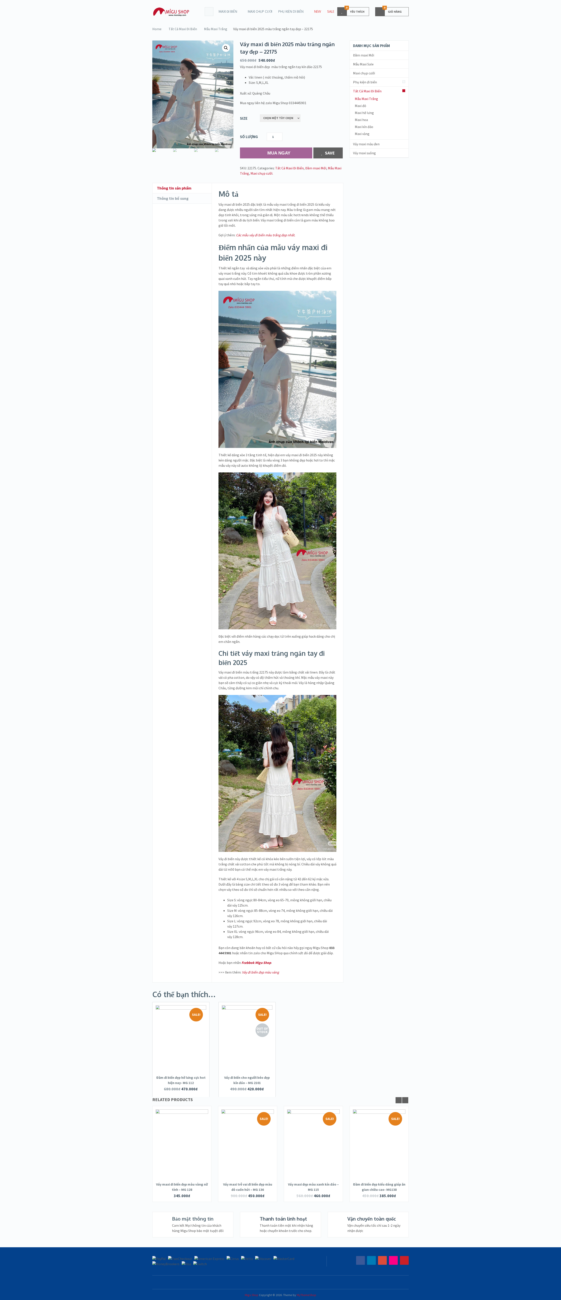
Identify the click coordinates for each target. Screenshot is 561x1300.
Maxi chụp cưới (260, 11)
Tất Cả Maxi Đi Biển (183, 29)
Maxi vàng (362, 134)
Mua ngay (278, 153)
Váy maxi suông (364, 153)
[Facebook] (360, 1260)
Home (157, 29)
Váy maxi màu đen (366, 144)
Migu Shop (251, 1295)
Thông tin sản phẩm (174, 188)
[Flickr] (393, 1260)
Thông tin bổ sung (172, 198)
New (317, 11)
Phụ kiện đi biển (365, 82)
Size (244, 118)
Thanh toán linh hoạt (283, 1219)
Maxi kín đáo (364, 127)
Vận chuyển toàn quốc (371, 1219)
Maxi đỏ (360, 106)
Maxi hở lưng (364, 113)
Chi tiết (181, 1044)
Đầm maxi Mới (315, 168)
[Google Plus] (382, 1260)
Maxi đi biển (228, 11)
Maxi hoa (361, 120)
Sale (330, 11)
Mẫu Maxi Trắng (215, 29)
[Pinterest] (404, 1260)
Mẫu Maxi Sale (363, 64)
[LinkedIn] (371, 1260)
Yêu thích (355, 10)
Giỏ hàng (393, 10)
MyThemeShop (306, 1295)
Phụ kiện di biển (291, 11)
